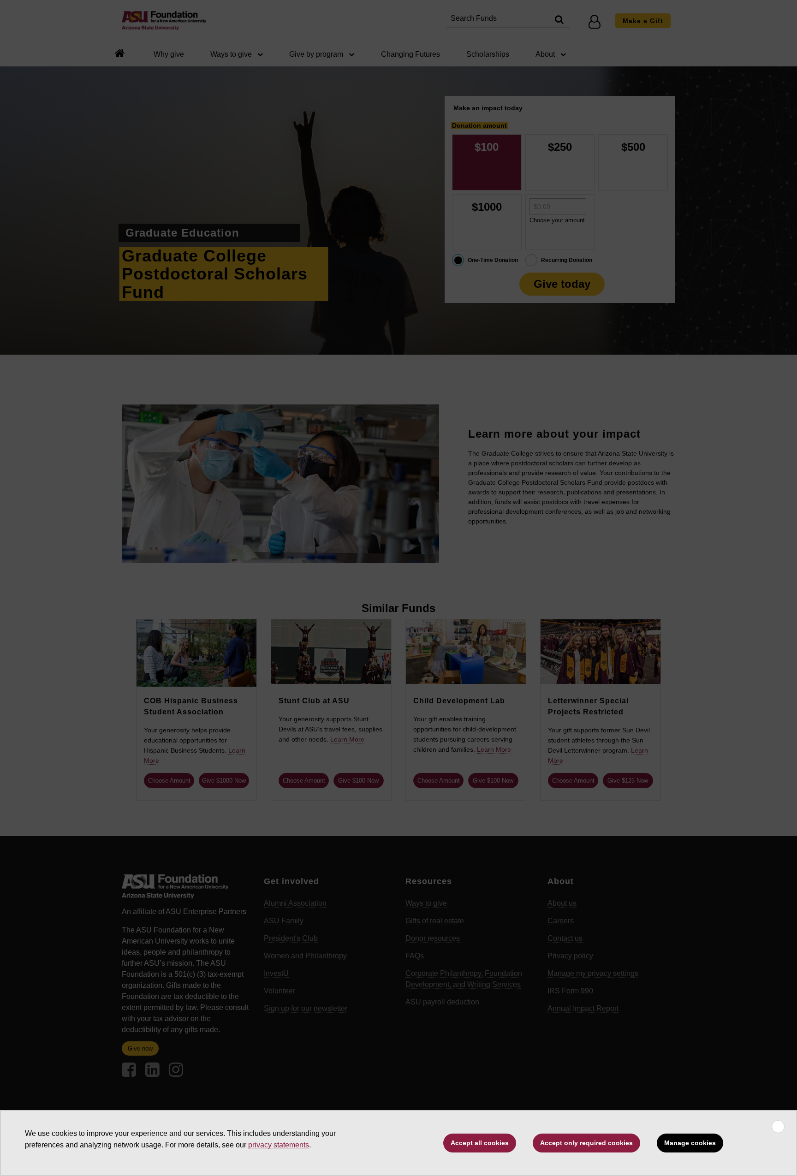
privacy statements (278, 1145)
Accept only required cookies (586, 1142)
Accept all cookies (480, 1142)
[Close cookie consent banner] (778, 1126)
